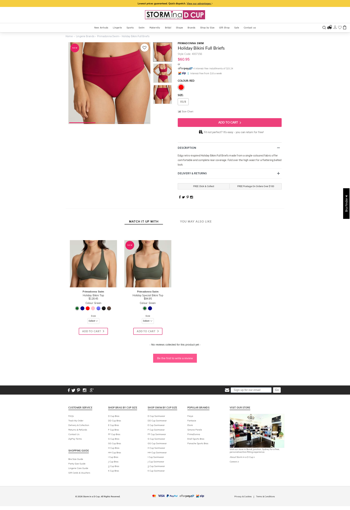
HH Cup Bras (114, 452)
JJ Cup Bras (113, 466)
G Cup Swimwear (156, 438)
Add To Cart (228, 122)
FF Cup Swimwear (157, 434)
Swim (142, 27)
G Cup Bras (113, 438)
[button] (175, 356)
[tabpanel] (109, 83)
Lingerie (117, 27)
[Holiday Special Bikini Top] (147, 236)
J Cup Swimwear (156, 461)
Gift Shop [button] (224, 27)
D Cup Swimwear (156, 416)
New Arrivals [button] (101, 27)
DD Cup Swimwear (157, 420)
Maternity (154, 27)
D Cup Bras (113, 416)
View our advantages (199, 3)
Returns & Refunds (77, 429)
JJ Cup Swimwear (156, 466)
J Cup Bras (113, 461)
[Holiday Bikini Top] (93, 236)
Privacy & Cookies (243, 496)
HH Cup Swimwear (157, 452)
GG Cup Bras (114, 443)
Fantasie (191, 420)
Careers (234, 461)
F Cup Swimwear (156, 429)
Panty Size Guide (76, 463)
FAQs (71, 416)
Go (277, 389)
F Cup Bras (113, 429)
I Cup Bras (113, 457)
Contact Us (73, 434)
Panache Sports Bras (197, 443)
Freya (190, 416)
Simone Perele (194, 429)
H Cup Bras (113, 448)
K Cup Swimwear (156, 470)
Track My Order (75, 420)
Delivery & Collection (78, 425)
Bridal (168, 27)
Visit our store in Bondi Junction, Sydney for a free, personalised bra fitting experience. (255, 450)
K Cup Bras (113, 470)
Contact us (250, 27)
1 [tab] (82, 122)
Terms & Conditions (265, 496)
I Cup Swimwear (156, 457)
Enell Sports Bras (195, 438)
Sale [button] (236, 27)
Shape (179, 27)
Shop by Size (207, 27)
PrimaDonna (193, 434)
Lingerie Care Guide (78, 468)
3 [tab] (136, 122)
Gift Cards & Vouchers (79, 472)
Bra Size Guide (75, 459)
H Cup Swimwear (156, 448)
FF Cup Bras (114, 434)
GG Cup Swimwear (157, 443)
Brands (191, 27)
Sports (130, 27)
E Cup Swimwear (156, 425)
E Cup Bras (113, 425)
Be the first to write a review (175, 358)
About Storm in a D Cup (242, 457)
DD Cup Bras (114, 420)
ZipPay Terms (75, 438)
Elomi (190, 425)
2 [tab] (109, 122)
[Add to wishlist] (145, 48)
